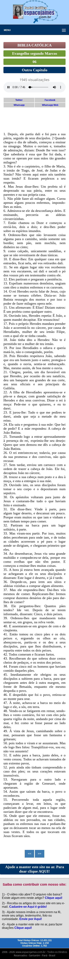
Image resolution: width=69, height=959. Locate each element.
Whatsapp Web (50, 105)
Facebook (50, 100)
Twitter (19, 100)
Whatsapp (19, 105)
